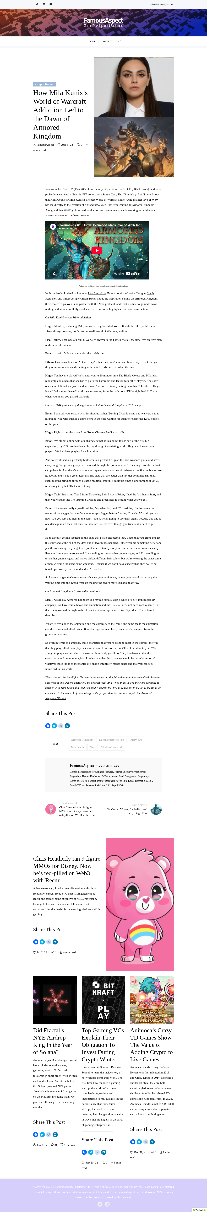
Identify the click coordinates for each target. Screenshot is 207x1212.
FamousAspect (45, 144)
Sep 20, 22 (92, 1162)
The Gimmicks (126, 194)
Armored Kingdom (143, 204)
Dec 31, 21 (140, 1152)
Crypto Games (44, 84)
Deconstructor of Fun (111, 739)
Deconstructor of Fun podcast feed (85, 682)
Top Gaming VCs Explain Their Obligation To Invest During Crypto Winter (103, 1044)
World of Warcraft (112, 747)
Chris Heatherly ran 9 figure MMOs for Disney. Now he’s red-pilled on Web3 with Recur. (66, 869)
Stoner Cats (109, 194)
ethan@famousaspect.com (161, 4)
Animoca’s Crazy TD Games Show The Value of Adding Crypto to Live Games (151, 1044)
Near (101, 304)
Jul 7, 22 (42, 952)
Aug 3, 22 (67, 144)
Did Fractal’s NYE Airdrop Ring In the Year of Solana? (52, 1041)
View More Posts (108, 765)
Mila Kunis (77, 747)
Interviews (136, 739)
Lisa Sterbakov (97, 293)
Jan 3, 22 (42, 1145)
